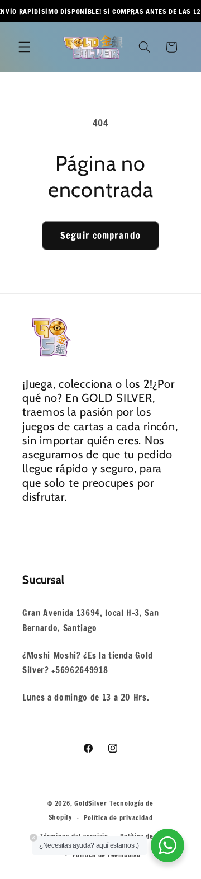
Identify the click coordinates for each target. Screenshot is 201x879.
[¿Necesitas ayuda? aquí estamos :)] (167, 845)
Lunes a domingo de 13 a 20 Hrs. (85, 697)
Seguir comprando (100, 235)
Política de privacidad (118, 817)
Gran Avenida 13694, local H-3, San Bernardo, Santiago (90, 620)
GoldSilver (90, 803)
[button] (24, 47)
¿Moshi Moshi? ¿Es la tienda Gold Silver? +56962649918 (87, 662)
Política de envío (146, 836)
